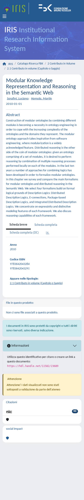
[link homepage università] (56, 8)
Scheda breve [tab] (18, 224)
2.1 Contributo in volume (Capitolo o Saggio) (33, 68)
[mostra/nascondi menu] (4, 16)
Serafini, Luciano (17, 98)
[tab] (47, 233)
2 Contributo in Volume (61, 63)
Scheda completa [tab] (45, 225)
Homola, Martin (41, 98)
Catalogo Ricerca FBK (30, 63)
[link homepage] (16, 8)
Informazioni (20, 345)
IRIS (10, 64)
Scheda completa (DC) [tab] (24, 232)
